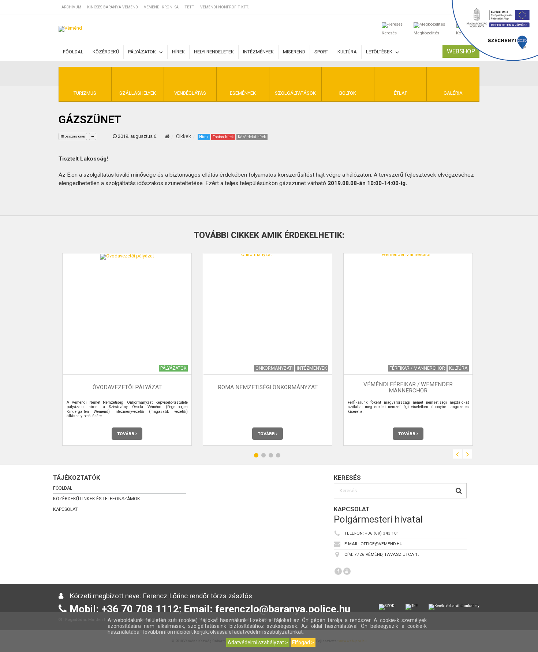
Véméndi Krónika (161, 7)
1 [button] (256, 455)
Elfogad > (303, 642)
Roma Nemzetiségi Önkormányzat (268, 387)
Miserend (294, 51)
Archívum (71, 7)
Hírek (178, 51)
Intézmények (258, 51)
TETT (189, 7)
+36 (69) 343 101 (382, 533)
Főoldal (73, 51)
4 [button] (278, 455)
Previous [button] (457, 454)
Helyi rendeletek (214, 51)
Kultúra (347, 51)
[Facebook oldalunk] (338, 571)
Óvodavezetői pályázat (127, 387)
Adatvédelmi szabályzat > (258, 642)
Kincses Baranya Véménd (112, 7)
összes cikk (74, 136)
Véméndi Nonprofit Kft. (224, 7)
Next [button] (467, 454)
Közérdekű (106, 51)
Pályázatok (142, 51)
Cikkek (183, 136)
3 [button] (271, 455)
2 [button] (263, 455)
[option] (127, 349)
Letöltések (379, 51)
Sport (321, 51)
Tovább (126, 433)
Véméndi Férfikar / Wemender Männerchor (408, 387)
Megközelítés (426, 32)
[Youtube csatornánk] (347, 571)
